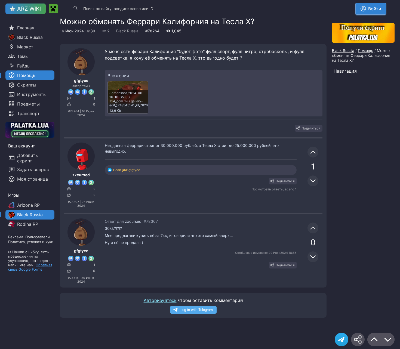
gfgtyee (81, 80)
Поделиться (311, 128)
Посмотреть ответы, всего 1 (274, 189)
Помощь (365, 50)
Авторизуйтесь (160, 300)
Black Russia (127, 31)
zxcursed (81, 174)
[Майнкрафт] (53, 8)
